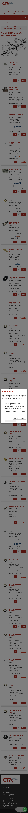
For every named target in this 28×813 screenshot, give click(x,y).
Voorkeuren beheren (10, 421)
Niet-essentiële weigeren (19, 418)
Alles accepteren (21, 421)
